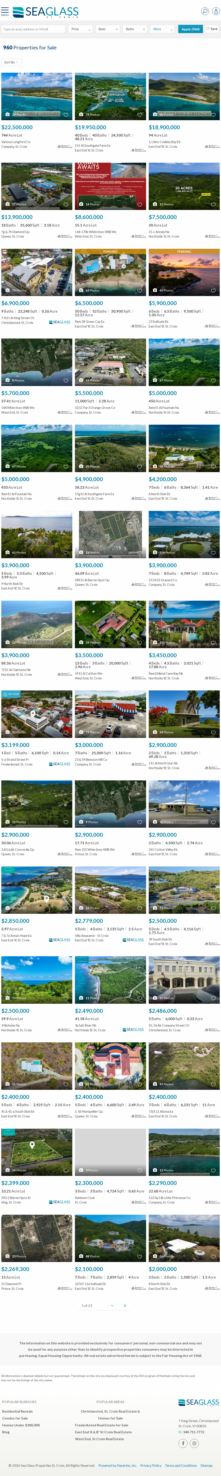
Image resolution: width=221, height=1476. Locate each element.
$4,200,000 (163, 479)
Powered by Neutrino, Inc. (117, 1465)
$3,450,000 (163, 655)
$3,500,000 (89, 655)
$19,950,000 (90, 127)
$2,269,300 (15, 1269)
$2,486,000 (163, 1010)
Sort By (9, 62)
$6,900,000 (15, 303)
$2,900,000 (163, 745)
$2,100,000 (89, 1269)
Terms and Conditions (181, 1465)
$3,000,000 (89, 745)
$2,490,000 (89, 1010)
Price (75, 29)
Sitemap (206, 1465)
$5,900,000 (163, 303)
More (157, 29)
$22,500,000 (17, 127)
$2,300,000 (89, 1183)
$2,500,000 (163, 920)
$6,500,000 (89, 303)
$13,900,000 (17, 217)
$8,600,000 (89, 217)
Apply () (191, 29)
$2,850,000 (15, 920)
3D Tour (13, 694)
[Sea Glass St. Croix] (39, 15)
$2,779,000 (89, 920)
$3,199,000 (15, 745)
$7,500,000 (163, 217)
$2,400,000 (15, 1096)
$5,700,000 (15, 393)
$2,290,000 (163, 1183)
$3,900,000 (15, 565)
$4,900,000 (89, 479)
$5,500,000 (89, 393)
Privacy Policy (150, 1465)
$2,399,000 (15, 1183)
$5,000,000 (163, 393)
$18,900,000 (164, 127)
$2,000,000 (163, 1269)
